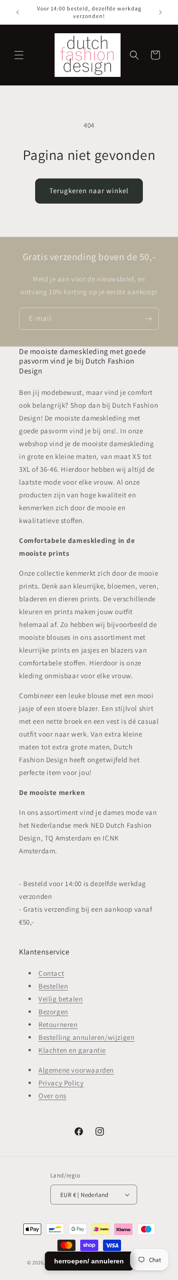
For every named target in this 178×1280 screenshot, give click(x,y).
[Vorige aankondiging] (17, 12)
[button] (19, 55)
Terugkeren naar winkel (89, 190)
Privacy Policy (61, 1082)
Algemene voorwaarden (76, 1069)
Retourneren (58, 1024)
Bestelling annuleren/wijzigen (86, 1037)
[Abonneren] (148, 319)
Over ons (52, 1095)
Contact (51, 973)
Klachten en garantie (72, 1050)
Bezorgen (53, 1011)
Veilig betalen (60, 998)
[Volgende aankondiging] (160, 12)
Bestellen (53, 985)
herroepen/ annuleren (89, 1261)
